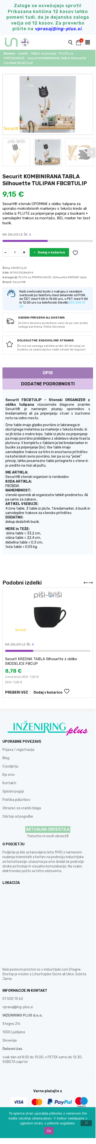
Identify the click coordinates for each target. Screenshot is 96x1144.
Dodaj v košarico (51, 252)
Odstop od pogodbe (17, 816)
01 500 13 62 (12, 999)
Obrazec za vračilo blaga (21, 808)
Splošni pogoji (13, 791)
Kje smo (8, 775)
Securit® (19, 282)
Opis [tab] (48, 373)
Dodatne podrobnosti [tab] (48, 384)
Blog (5, 758)
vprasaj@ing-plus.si (17, 1007)
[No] (86, 1123)
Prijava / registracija (18, 750)
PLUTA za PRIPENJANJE (34, 277)
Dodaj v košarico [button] (48, 692)
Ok (49, 1131)
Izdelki (23, 53)
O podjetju (10, 766)
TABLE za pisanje (43, 53)
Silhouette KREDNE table (70, 277)
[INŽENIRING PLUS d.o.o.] (20, 42)
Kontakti (9, 783)
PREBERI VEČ (16, 692)
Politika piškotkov (16, 800)
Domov (9, 53)
